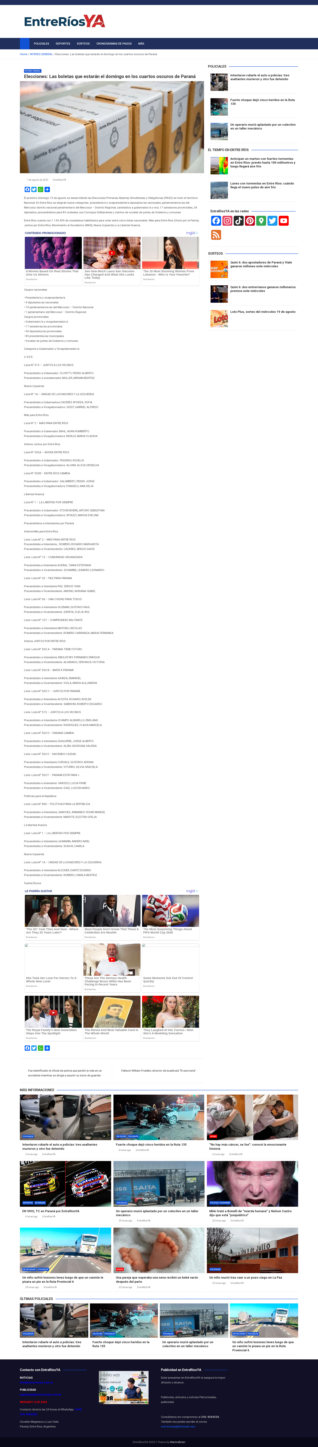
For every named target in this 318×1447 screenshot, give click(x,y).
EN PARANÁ (40, 1203)
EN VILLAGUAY (29, 1269)
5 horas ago (31, 1154)
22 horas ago (125, 1287)
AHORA (213, 1136)
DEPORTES (63, 43)
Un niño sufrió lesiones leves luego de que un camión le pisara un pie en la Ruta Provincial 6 (62, 1280)
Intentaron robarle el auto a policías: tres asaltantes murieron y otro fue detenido (259, 77)
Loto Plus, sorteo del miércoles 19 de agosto (262, 312)
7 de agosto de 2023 (37, 180)
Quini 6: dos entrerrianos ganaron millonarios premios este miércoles (263, 289)
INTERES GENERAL (33, 71)
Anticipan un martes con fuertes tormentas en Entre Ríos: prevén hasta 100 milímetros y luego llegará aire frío (262, 162)
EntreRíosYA (59, 180)
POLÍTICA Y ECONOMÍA (220, 1203)
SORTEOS (83, 43)
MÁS (141, 43)
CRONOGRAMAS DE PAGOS (114, 43)
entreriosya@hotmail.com (178, 1426)
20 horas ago (125, 1220)
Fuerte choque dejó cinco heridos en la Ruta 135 (262, 102)
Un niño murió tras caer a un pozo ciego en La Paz (245, 1277)
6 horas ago (125, 1150)
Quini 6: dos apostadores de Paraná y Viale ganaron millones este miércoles (261, 264)
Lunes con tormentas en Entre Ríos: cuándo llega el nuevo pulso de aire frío (262, 185)
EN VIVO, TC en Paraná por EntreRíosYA (50, 1211)
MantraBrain (177, 1442)
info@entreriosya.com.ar (36, 1382)
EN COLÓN (121, 1136)
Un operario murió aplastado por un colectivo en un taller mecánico (263, 126)
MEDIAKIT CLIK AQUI (33, 1402)
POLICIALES (41, 43)
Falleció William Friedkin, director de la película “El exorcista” (158, 1070)
